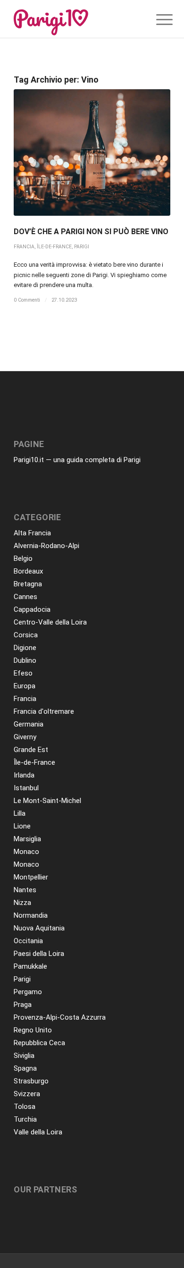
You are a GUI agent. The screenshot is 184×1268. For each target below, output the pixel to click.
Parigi (81, 247)
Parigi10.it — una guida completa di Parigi (77, 460)
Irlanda (24, 775)
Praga (23, 1004)
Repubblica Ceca (39, 1043)
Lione (22, 826)
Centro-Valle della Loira (50, 622)
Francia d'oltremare (44, 711)
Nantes (25, 890)
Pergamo (28, 992)
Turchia (25, 1119)
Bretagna (28, 584)
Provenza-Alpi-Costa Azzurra (60, 1017)
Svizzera (27, 1094)
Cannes (25, 596)
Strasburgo (31, 1081)
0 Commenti (27, 300)
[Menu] (157, 20)
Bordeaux (28, 571)
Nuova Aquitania (39, 928)
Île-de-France (54, 247)
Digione (25, 647)
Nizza (22, 902)
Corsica (26, 635)
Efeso (23, 673)
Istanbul (26, 788)
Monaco (26, 851)
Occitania (28, 941)
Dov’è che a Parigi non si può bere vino (91, 231)
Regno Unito (33, 1030)
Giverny (25, 737)
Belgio (23, 558)
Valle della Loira (38, 1132)
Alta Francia (32, 533)
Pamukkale (30, 966)
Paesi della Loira (39, 953)
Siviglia (24, 1055)
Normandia (31, 915)
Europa (24, 686)
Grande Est (31, 749)
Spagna (25, 1068)
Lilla (19, 813)
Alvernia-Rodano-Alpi (46, 545)
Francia (24, 247)
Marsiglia (27, 839)
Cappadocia (32, 609)
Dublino (25, 660)
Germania (28, 724)
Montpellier (31, 877)
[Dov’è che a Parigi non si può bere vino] (92, 152)
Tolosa (24, 1106)
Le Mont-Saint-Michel (47, 800)
